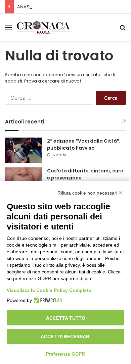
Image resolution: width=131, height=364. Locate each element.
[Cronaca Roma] (44, 27)
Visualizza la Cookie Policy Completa (49, 290)
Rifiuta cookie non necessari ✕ (90, 193)
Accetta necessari (66, 336)
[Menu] (8, 29)
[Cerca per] (122, 29)
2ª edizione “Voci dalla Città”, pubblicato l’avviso (84, 144)
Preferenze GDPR (65, 354)
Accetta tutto (65, 318)
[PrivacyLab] (47, 300)
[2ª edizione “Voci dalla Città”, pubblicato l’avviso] (23, 150)
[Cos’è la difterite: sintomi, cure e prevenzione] (23, 180)
